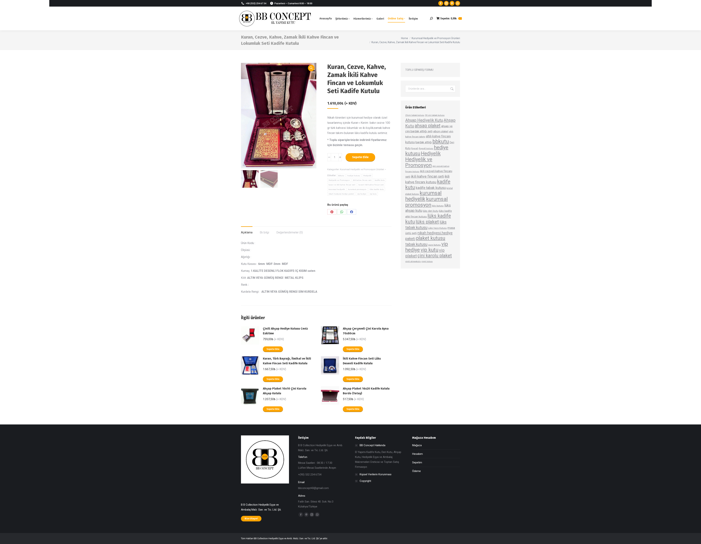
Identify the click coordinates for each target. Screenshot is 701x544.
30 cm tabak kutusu (435, 115)
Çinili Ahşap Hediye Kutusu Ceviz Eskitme (285, 331)
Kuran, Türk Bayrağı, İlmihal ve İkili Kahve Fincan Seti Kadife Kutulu (287, 361)
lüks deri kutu (430, 210)
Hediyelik (367, 176)
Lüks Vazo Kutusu (437, 228)
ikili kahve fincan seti (362, 180)
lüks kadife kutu (377, 189)
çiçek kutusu (427, 261)
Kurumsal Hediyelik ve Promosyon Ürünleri (362, 169)
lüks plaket (427, 221)
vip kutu (373, 194)
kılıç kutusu (438, 205)
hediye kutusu (353, 176)
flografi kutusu (426, 148)
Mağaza (417, 445)
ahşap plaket (427, 125)
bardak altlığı (423, 142)
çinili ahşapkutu (413, 261)
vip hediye (361, 194)
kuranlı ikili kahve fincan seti (371, 185)
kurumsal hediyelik (337, 189)
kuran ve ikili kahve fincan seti (342, 185)
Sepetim (417, 462)
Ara (451, 88)
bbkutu (341, 176)
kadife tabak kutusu (431, 188)
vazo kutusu (434, 244)
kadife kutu (380, 180)
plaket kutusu (430, 238)
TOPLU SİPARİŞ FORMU (419, 69)
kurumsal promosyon (357, 189)
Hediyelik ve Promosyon (339, 180)
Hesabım (417, 454)
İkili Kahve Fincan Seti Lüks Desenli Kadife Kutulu (362, 361)
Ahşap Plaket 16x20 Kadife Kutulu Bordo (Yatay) (366, 391)
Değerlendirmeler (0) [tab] (289, 232)
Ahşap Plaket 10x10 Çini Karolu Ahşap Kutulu (284, 391)
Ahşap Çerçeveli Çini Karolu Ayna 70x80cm (366, 331)
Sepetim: (450, 18)
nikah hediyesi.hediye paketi (341, 194)
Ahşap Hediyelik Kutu (424, 120)
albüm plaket (440, 131)
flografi (414, 148)
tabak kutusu (416, 244)
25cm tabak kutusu (414, 115)
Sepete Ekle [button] (273, 349)
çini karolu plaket (434, 255)
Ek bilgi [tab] (264, 232)
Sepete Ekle (360, 157)
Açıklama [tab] (246, 232)
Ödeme (416, 471)
